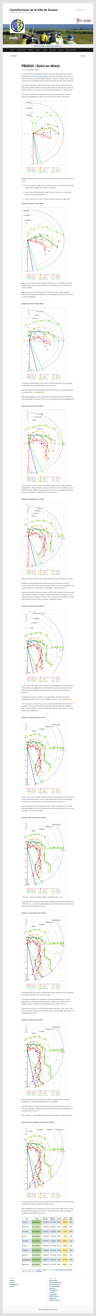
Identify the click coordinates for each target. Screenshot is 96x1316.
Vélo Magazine (14, 1284)
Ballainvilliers (53, 1280)
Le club (44, 50)
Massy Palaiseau (54, 1296)
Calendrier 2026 (21, 50)
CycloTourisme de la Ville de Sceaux (34, 10)
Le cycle (12, 1282)
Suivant (83, 56)
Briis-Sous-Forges (54, 1284)
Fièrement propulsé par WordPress (48, 1309)
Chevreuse (52, 1288)
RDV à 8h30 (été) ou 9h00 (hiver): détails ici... (48, 46)
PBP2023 (70, 1270)
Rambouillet (52, 1298)
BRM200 (30, 50)
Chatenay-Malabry (54, 1286)
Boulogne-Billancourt (55, 1282)
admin (37, 70)
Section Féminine (70, 50)
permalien (38, 1271)
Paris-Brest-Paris (59, 1270)
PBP (66, 1270)
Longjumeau (53, 1294)
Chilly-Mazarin (53, 1290)
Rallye (38, 50)
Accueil (12, 50)
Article (38, 1270)
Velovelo (12, 1286)
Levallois (52, 1292)
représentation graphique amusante (44, 76)
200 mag (12, 1280)
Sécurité (60, 50)
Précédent (13, 56)
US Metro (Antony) (54, 1300)
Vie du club (52, 50)
